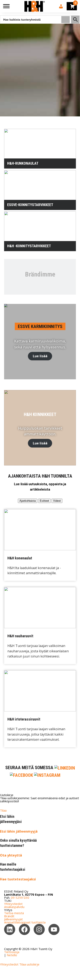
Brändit (9, 916)
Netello (12, 955)
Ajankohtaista (27, 500)
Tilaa (3, 810)
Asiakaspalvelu (14, 907)
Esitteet (44, 500)
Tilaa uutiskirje (29, 964)
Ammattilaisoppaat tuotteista (25, 922)
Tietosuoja (11, 952)
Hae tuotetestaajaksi (18, 879)
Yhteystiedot (13, 904)
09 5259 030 (20, 897)
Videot (57, 500)
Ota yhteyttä (11, 855)
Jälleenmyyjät (13, 919)
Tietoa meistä (14, 913)
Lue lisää (40, 356)
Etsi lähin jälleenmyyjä (19, 831)
